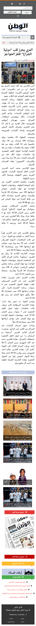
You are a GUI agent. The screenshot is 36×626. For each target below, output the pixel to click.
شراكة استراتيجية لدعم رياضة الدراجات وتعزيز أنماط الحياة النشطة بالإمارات (18, 394)
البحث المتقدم (12, 12)
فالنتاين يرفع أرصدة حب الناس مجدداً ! (17, 590)
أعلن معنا (11, 619)
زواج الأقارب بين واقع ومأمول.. (17, 597)
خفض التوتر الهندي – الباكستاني (17, 582)
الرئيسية (8, 42)
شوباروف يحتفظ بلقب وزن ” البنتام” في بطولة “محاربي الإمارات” (18, 460)
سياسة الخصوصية (11, 622)
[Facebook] (24, 4)
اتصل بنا (22, 622)
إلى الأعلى (17, 607)
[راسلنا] (18, 16)
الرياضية (30, 60)
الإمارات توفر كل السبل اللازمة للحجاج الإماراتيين (17, 586)
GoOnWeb (21, 614)
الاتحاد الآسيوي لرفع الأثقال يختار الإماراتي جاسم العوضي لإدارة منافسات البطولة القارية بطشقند (19, 417)
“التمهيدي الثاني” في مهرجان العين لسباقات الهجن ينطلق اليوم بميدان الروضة (17, 438)
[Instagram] (12, 4)
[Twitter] (20, 4)
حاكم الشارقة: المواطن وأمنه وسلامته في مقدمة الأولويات (17, 593)
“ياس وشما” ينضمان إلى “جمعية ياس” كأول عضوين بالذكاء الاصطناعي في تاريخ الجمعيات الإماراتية (17, 484)
